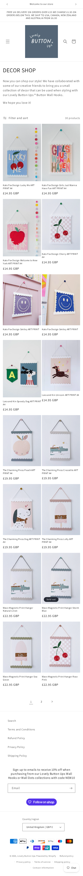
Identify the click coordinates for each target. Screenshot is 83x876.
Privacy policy (23, 862)
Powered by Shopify (46, 856)
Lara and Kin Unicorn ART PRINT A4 (60, 394)
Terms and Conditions (21, 729)
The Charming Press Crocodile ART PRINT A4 (60, 472)
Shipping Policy (17, 755)
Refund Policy (16, 738)
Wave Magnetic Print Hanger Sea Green (20, 678)
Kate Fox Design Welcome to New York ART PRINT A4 (20, 262)
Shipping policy (62, 862)
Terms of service (42, 862)
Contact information (43, 867)
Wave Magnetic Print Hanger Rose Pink (60, 678)
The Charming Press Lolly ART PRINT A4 (57, 541)
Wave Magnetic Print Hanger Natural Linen (18, 609)
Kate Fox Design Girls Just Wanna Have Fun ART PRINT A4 (59, 187)
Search (12, 720)
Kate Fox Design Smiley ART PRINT (21, 329)
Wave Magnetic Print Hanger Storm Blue (60, 609)
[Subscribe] (71, 788)
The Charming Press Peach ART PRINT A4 (19, 472)
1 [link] (31, 702)
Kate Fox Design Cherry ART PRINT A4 (60, 255)
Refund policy (66, 856)
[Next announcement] (76, 4)
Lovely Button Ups (26, 856)
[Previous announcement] (7, 4)
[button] (7, 41)
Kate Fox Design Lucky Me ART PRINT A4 (19, 187)
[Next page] (52, 701)
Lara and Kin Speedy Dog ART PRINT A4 (22, 403)
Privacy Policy (16, 747)
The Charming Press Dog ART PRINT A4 (21, 541)
